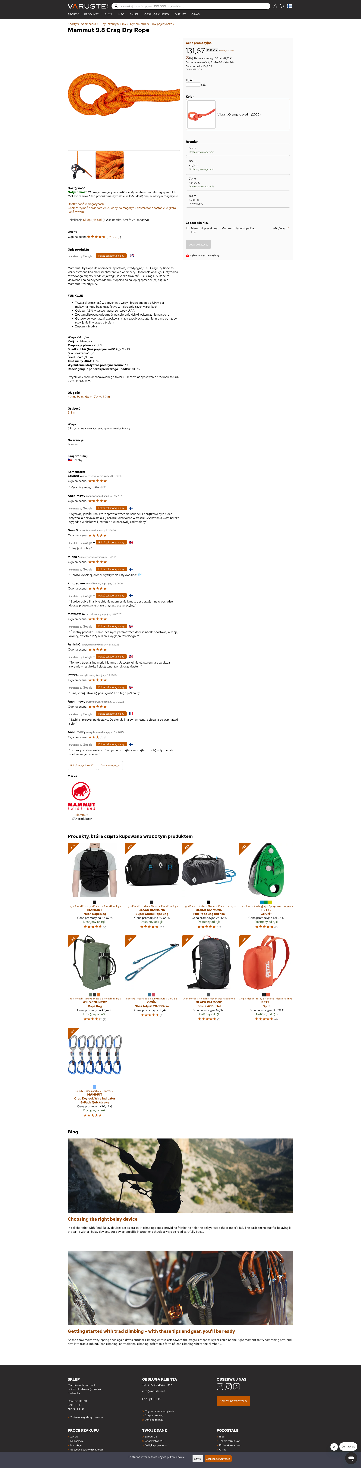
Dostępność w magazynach (86, 204)
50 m (80, 397)
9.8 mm (73, 412)
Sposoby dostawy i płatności (86, 1449)
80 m (106, 397)
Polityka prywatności (156, 1445)
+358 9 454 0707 (160, 1385)
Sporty (73, 14)
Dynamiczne (139, 24)
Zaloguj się (151, 1436)
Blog (221, 1436)
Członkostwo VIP (154, 1441)
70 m (97, 397)
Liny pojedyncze (162, 24)
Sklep (134, 14)
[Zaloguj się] (275, 6)
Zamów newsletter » (233, 1401)
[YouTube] (236, 1387)
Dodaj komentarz (110, 765)
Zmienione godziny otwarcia (86, 1417)
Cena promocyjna (199, 43)
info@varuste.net (153, 1391)
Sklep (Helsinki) (93, 220)
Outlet (180, 14)
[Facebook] (220, 1387)
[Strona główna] (88, 6)
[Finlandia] (290, 6)
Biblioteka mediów (229, 1445)
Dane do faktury (154, 1419)
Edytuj (198, 1458)
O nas (195, 14)
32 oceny (114, 237)
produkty (91, 14)
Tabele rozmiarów (229, 1441)
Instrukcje (76, 1445)
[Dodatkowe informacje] (187, 58)
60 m (89, 397)
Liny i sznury (109, 24)
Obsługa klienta (156, 14)
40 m (71, 397)
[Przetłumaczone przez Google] (80, 256)
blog (108, 14)
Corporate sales (154, 1415)
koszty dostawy (227, 50)
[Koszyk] (282, 6)
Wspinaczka (89, 24)
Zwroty (74, 1436)
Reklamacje (77, 1441)
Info (121, 14)
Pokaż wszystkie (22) (82, 765)
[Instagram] (228, 1387)
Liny (124, 24)
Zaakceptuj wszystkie (218, 1458)
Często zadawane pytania (159, 1411)
